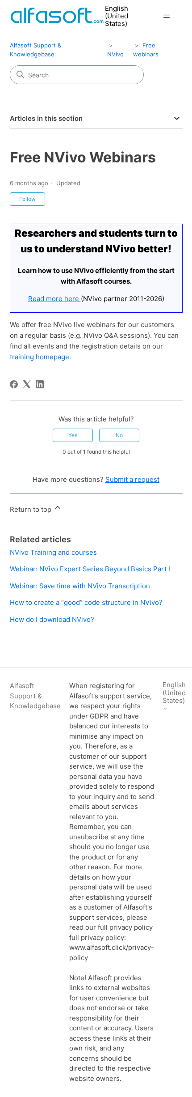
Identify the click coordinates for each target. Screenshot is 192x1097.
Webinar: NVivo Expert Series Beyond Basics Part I (90, 569)
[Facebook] (14, 384)
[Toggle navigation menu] (167, 16)
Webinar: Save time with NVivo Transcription (80, 586)
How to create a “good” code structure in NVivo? (86, 602)
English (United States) (116, 16)
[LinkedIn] (40, 384)
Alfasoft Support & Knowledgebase (35, 695)
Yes (72, 435)
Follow (27, 199)
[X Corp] (27, 384)
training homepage (39, 357)
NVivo (115, 54)
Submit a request (132, 479)
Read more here (54, 298)
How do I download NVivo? (52, 619)
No (119, 435)
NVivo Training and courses (53, 552)
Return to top (31, 509)
